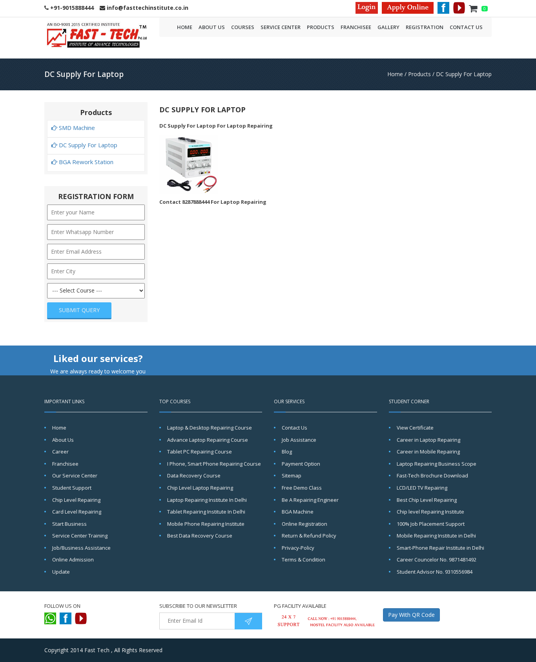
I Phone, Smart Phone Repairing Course (214, 463)
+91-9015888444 (71, 7)
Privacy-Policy (298, 547)
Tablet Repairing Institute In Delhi (206, 511)
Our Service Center (74, 475)
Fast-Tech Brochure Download (432, 475)
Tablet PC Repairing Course (199, 451)
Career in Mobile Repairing (428, 451)
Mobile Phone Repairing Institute (205, 523)
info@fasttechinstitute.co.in (146, 7)
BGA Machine (298, 511)
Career (60, 451)
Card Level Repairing (76, 511)
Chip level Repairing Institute (430, 511)
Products (320, 27)
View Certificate (415, 427)
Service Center (281, 27)
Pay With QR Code (411, 614)
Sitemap (291, 475)
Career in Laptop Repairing (428, 439)
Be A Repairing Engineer (310, 499)
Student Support (71, 487)
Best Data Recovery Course (199, 535)
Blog (287, 451)
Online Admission (73, 559)
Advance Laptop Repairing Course (207, 439)
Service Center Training (80, 535)
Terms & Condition (303, 559)
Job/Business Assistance (81, 547)
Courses (242, 27)
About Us (212, 27)
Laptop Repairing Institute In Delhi (207, 499)
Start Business (69, 523)
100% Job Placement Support (431, 523)
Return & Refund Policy (309, 535)
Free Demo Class (302, 487)
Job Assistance (299, 439)
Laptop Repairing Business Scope (436, 463)
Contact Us (466, 27)
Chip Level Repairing (76, 499)
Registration (424, 27)
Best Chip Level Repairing (427, 499)
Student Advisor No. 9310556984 (434, 571)
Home (184, 27)
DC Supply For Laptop (464, 74)
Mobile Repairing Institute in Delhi (436, 535)
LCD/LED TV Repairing (422, 487)
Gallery (388, 27)
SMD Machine (76, 127)
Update (61, 571)
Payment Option (301, 463)
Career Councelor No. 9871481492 (436, 559)
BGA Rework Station (85, 162)
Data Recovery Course (194, 475)
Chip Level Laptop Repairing (200, 487)
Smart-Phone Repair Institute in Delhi (440, 547)
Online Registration (304, 523)
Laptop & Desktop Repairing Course (209, 427)
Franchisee (356, 27)
